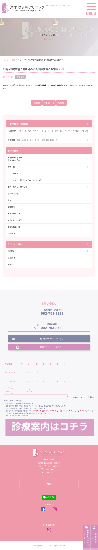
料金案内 (11, 233)
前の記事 (37, 103)
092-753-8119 (52, 311)
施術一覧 (11, 167)
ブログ (49, 484)
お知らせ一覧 (49, 103)
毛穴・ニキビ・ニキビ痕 (17, 187)
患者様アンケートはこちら (51, 347)
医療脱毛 (11, 207)
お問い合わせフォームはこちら (50, 338)
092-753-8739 (52, 326)
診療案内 (11, 257)
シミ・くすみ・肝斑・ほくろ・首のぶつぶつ (25, 180)
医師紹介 (11, 251)
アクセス (11, 264)
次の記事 (61, 103)
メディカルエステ (15, 220)
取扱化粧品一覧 (14, 226)
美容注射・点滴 (14, 213)
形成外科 (33, 140)
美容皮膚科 (13, 150)
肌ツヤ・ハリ (13, 200)
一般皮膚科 (48, 132)
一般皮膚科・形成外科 (18, 123)
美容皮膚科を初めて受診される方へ (16, 158)
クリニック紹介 (15, 244)
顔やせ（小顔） (14, 193)
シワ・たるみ (13, 173)
